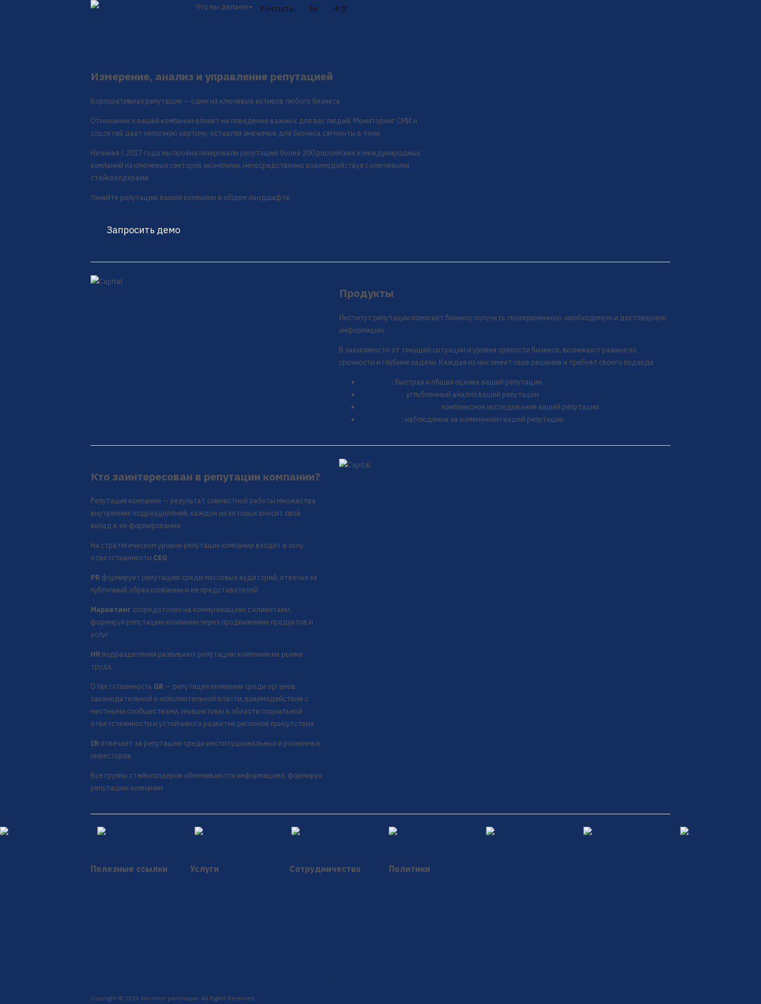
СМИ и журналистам (320, 950)
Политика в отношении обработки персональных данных (421, 921)
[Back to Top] (11, 846)
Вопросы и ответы (129, 932)
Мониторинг (381, 419)
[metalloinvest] (40, 833)
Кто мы (169, 8)
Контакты (277, 8)
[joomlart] (235, 833)
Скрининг (376, 382)
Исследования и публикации (126, 902)
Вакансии (313, 896)
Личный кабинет (574, 18)
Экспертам (315, 980)
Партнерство (320, 920)
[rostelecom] (137, 833)
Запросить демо (143, 230)
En (314, 8)
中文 (340, 8)
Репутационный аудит (398, 407)
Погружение (381, 394)
